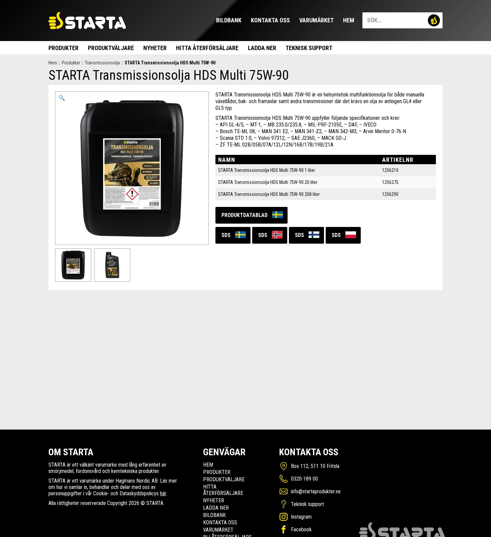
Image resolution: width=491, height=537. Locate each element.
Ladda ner (262, 47)
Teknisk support (309, 47)
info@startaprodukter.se (316, 491)
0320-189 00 (304, 479)
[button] (61, 98)
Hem (348, 20)
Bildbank (228, 20)
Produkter (63, 47)
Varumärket (316, 20)
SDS (225, 235)
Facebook (301, 529)
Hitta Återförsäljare (207, 47)
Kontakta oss (270, 20)
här (163, 493)
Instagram (301, 517)
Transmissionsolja (102, 62)
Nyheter (155, 47)
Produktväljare (111, 47)
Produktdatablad (244, 215)
